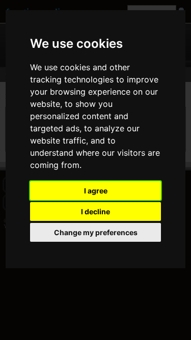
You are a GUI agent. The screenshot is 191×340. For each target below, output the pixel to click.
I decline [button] (95, 211)
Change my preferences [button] (96, 232)
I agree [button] (95, 190)
